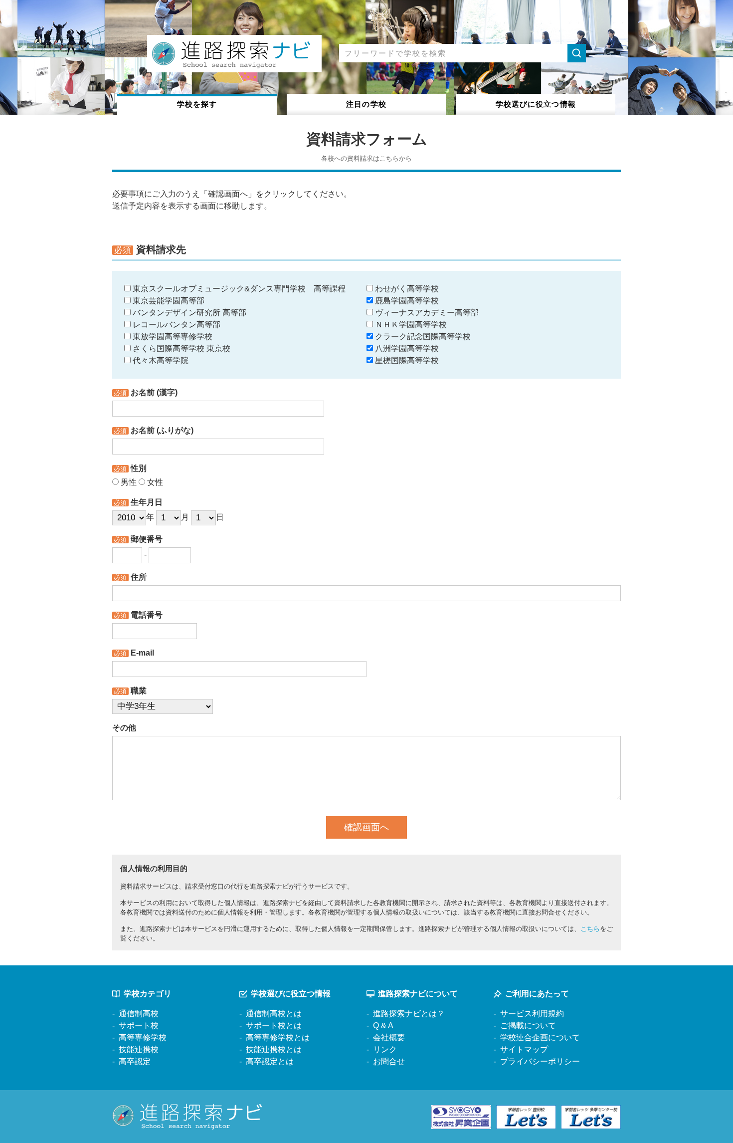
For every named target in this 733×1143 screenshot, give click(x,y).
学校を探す (197, 104)
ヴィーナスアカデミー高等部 (426, 312)
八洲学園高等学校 (406, 348)
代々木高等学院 (159, 360)
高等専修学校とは (278, 1037)
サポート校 (139, 1025)
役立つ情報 (536, 104)
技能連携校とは (274, 1049)
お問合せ (389, 1061)
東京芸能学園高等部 (167, 300)
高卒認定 (135, 1061)
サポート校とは (274, 1025)
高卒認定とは (270, 1061)
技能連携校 (139, 1049)
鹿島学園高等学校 (406, 300)
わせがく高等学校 (406, 288)
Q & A (383, 1025)
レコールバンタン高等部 (175, 324)
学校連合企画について (540, 1037)
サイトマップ (524, 1049)
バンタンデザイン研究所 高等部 (188, 312)
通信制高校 (139, 1013)
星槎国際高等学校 (406, 360)
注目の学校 (366, 104)
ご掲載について (528, 1025)
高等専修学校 (143, 1037)
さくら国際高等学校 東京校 (180, 348)
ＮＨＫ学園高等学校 (410, 324)
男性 (128, 482)
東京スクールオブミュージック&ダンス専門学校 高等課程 (238, 288)
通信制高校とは (274, 1013)
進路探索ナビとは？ (409, 1013)
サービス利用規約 (532, 1013)
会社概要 (389, 1037)
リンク (385, 1049)
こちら (590, 928)
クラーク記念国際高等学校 (422, 336)
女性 (154, 482)
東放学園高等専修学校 (171, 336)
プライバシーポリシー (540, 1061)
